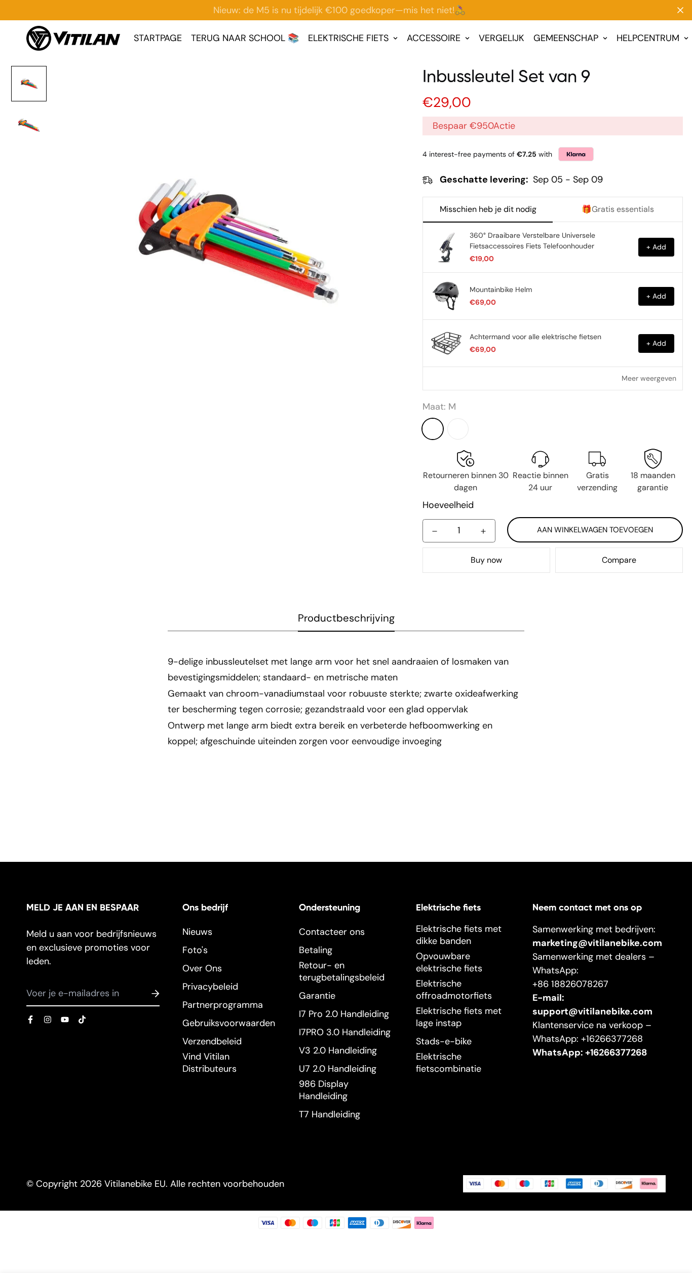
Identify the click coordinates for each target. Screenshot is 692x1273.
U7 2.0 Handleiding (337, 1069)
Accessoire (433, 38)
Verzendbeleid (212, 1041)
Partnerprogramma (222, 1005)
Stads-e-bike (444, 1041)
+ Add (656, 246)
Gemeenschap (565, 38)
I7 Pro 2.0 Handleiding (344, 1014)
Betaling (315, 950)
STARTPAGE (158, 38)
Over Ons (202, 968)
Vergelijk (501, 38)
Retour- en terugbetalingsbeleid (342, 971)
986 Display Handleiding (324, 1090)
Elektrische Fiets (348, 38)
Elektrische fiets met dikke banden (459, 935)
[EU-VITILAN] (73, 38)
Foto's (195, 950)
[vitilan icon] (30, 1019)
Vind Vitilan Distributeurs (209, 1062)
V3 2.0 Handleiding (338, 1050)
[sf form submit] (143, 993)
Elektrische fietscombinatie (448, 1062)
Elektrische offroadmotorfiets (454, 989)
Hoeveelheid (448, 505)
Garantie (317, 996)
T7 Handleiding (329, 1114)
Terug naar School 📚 (245, 38)
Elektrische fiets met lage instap (459, 1017)
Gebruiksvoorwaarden (228, 1023)
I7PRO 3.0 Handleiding (345, 1032)
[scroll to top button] (671, 1217)
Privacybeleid (210, 986)
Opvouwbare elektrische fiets (449, 962)
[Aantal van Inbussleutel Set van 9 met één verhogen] (483, 531)
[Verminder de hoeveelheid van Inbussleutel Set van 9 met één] (434, 531)
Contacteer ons (332, 932)
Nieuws (197, 932)
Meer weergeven (649, 378)
